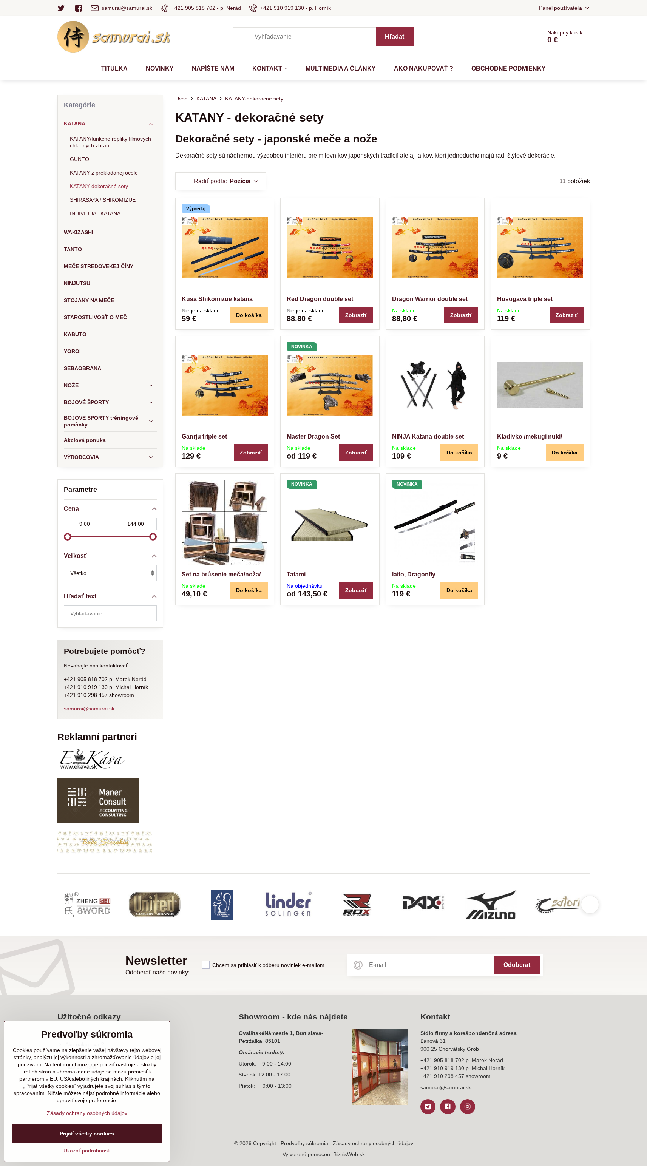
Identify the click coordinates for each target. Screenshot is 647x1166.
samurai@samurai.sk (89, 709)
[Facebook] (78, 8)
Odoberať (517, 965)
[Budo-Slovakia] (104, 852)
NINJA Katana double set (428, 436)
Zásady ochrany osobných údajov (373, 1143)
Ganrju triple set (204, 436)
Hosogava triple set (525, 299)
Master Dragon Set (313, 436)
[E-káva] (92, 769)
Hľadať (395, 36)
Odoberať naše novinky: (157, 972)
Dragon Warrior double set (430, 299)
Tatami (296, 574)
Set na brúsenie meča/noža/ (221, 574)
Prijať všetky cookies (87, 1133)
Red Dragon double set (320, 299)
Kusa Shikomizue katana (217, 299)
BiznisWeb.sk (349, 1154)
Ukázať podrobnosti (86, 1150)
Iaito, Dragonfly (413, 574)
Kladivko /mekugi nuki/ (529, 436)
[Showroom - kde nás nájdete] (380, 1068)
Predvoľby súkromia (304, 1143)
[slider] (67, 537)
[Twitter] (63, 8)
